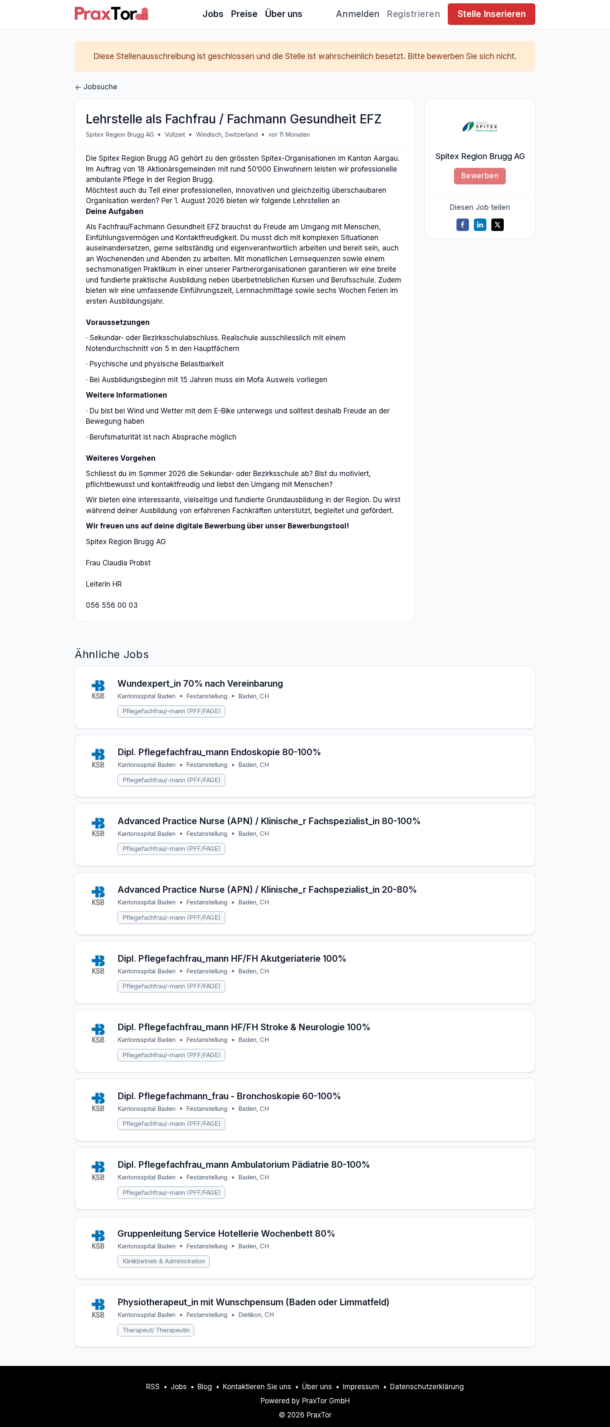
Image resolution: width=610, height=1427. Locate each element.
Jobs (213, 13)
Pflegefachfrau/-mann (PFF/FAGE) (171, 711)
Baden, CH (253, 696)
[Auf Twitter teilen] (497, 225)
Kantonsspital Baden (146, 696)
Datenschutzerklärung (427, 1387)
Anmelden (358, 13)
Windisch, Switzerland (227, 134)
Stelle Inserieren (491, 13)
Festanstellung (206, 696)
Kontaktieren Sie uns (257, 1387)
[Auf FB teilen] (462, 225)
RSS (153, 1387)
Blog (205, 1387)
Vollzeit (175, 134)
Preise (244, 13)
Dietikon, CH (256, 1315)
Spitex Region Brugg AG (120, 134)
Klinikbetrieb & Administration (163, 1261)
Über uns (284, 13)
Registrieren (413, 13)
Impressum (361, 1387)
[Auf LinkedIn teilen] (480, 225)
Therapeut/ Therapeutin (156, 1330)
